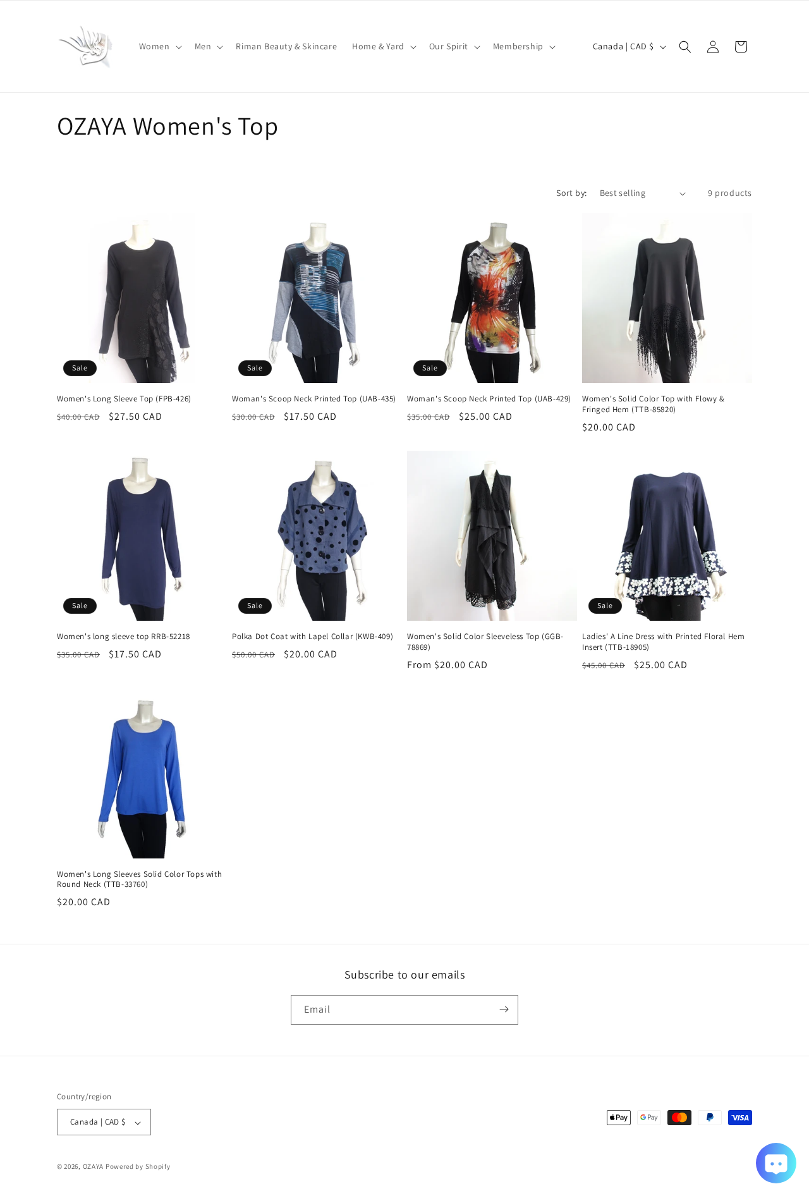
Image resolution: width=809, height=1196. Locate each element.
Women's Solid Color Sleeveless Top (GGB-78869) (485, 642)
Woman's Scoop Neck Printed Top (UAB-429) (489, 399)
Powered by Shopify (138, 1166)
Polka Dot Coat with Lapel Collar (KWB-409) (312, 637)
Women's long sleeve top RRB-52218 (123, 637)
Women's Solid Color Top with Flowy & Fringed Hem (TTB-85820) (653, 404)
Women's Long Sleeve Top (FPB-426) (124, 399)
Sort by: (571, 192)
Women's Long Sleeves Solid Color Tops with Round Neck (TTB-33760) (139, 879)
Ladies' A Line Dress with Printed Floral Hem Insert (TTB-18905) (663, 642)
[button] (159, 46)
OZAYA (93, 1166)
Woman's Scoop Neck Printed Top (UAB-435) (314, 399)
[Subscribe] (504, 1009)
